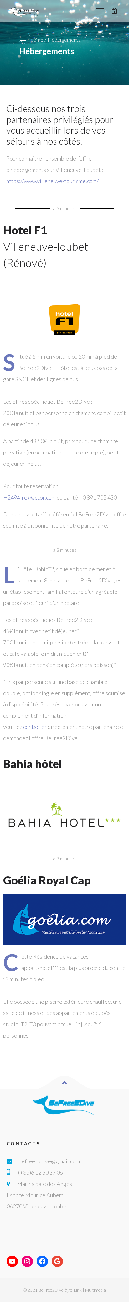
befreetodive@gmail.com (49, 1161)
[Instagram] (27, 1261)
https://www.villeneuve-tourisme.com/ (52, 180)
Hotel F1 (45, 246)
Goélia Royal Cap (47, 880)
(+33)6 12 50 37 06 (40, 1172)
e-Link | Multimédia (88, 1290)
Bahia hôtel (32, 764)
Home (36, 40)
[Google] (57, 1261)
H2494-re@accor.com (29, 497)
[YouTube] (12, 1261)
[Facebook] (42, 1261)
